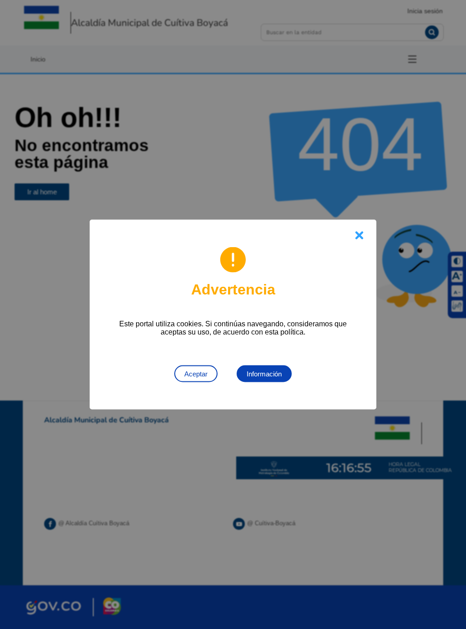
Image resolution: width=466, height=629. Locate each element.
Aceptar (196, 374)
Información (264, 374)
